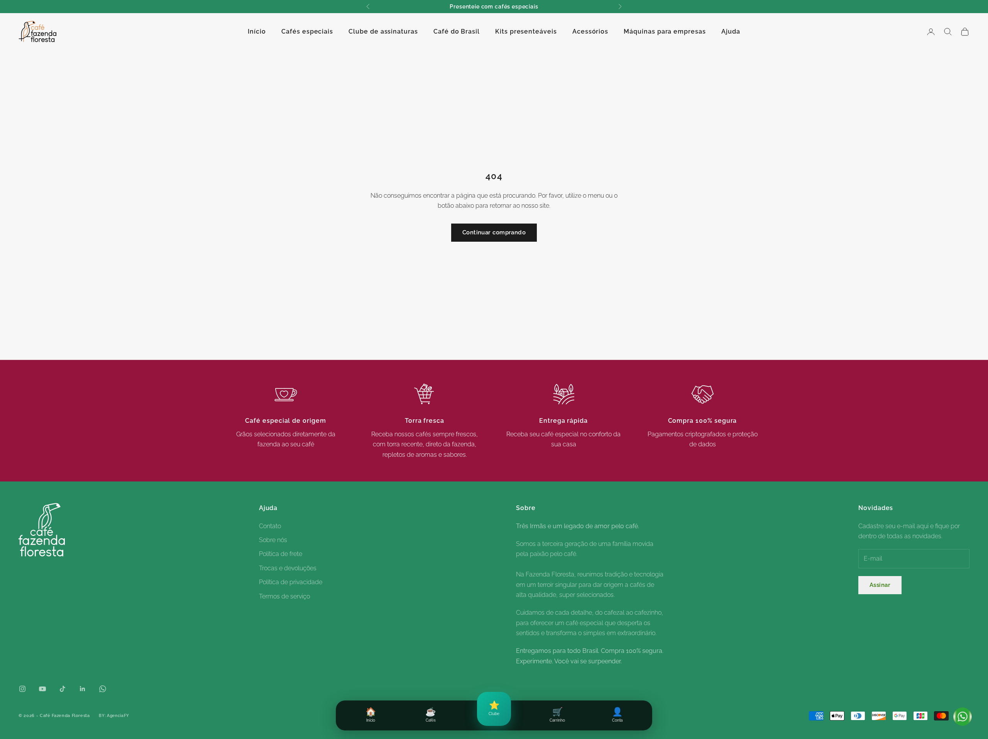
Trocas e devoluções (287, 568)
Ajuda (730, 31)
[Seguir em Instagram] (22, 689)
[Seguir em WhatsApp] (103, 689)
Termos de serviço (284, 596)
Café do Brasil (456, 31)
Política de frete (280, 554)
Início (257, 31)
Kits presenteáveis (526, 31)
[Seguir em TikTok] (62, 689)
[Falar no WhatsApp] (963, 717)
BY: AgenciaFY (114, 716)
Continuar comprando (494, 232)
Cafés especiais (307, 31)
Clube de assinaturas (383, 31)
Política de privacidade (290, 582)
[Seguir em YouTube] (42, 689)
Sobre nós (273, 540)
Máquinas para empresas (665, 31)
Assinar (880, 584)
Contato (270, 526)
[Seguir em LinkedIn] (82, 689)
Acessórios (590, 31)
